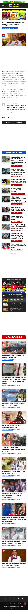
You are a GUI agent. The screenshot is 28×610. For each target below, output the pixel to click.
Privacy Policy (9, 604)
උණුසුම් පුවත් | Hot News (17, 166)
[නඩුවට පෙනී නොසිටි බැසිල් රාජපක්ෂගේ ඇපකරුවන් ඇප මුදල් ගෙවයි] (14, 555)
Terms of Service (18, 604)
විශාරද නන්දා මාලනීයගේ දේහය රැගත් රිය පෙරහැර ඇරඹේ (18, 245)
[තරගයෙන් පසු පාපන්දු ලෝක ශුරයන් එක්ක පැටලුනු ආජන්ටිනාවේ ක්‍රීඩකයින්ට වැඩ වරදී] (6, 236)
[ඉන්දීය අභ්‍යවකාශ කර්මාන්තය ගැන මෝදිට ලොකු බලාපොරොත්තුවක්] (6, 209)
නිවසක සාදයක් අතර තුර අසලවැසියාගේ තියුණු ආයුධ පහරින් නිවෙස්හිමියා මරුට (18, 181)
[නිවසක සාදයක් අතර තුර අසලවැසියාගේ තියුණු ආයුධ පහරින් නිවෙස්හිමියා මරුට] (6, 182)
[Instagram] (9, 598)
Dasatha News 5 (15, 31)
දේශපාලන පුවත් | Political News (10, 28)
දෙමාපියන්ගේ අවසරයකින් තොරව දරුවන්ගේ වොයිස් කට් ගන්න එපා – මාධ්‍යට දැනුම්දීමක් (12, 495)
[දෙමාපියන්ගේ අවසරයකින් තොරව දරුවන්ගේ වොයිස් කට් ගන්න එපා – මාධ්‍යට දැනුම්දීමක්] (14, 485)
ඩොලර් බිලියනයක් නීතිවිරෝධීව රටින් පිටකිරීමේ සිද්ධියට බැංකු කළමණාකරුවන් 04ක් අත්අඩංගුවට (14, 519)
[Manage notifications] (25, 603)
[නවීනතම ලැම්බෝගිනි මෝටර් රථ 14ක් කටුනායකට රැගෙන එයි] (14, 347)
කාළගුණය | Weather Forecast (18, 193)
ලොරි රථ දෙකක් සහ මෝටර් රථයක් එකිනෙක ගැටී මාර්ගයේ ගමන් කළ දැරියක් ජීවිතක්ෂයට (18, 171)
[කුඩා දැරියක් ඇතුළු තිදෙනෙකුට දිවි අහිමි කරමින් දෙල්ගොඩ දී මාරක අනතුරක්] (14, 533)
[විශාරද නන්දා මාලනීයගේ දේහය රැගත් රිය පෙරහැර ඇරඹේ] (6, 246)
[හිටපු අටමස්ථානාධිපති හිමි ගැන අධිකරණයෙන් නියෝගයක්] (14, 417)
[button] (2, 5)
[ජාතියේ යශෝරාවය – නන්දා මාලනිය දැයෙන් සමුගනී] (6, 218)
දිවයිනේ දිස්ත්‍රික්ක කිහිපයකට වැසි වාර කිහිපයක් (16, 190)
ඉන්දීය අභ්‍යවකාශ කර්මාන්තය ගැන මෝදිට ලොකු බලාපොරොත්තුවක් (18, 209)
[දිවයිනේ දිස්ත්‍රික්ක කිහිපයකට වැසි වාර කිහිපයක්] (6, 190)
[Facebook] (5, 598)
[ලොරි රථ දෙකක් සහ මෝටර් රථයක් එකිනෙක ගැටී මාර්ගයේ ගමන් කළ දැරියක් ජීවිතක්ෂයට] (6, 171)
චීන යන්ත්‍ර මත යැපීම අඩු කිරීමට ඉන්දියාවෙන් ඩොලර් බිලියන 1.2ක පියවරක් (18, 226)
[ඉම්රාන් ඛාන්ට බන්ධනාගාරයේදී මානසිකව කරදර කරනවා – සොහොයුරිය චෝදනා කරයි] (6, 199)
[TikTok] (14, 598)
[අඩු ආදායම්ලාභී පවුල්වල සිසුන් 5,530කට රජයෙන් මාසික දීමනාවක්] (14, 463)
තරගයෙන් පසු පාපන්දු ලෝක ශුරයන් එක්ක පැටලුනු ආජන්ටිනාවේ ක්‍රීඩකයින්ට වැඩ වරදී (17, 236)
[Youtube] (22, 598)
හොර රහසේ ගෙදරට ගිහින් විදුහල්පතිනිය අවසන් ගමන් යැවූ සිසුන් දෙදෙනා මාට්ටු (13, 449)
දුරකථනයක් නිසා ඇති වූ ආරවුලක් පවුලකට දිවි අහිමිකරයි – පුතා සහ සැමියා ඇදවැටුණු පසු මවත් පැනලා (18, 160)
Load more (13, 253)
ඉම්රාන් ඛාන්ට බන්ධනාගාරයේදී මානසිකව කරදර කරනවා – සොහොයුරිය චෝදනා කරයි (18, 199)
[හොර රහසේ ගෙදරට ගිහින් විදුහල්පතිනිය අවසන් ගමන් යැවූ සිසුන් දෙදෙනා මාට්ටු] (14, 439)
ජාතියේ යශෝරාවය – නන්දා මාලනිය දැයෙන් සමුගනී (17, 217)
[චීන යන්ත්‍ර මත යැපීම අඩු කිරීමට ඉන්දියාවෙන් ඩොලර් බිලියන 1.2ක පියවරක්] (6, 227)
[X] (18, 598)
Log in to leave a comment (13, 112)
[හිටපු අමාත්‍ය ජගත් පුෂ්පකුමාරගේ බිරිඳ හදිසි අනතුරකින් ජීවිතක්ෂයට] (14, 395)
